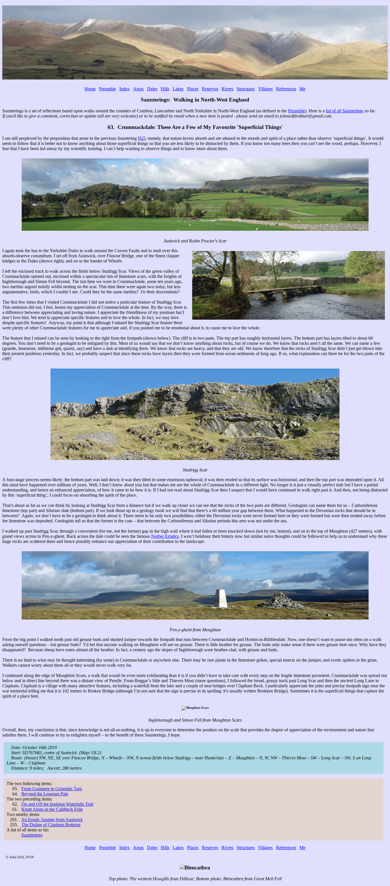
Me (302, 88)
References (286, 88)
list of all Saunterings (344, 110)
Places (192, 88)
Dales (152, 88)
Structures (246, 88)
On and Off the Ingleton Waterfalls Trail (57, 804)
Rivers (227, 88)
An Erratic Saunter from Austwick (52, 819)
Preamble (107, 88)
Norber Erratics (165, 536)
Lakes (178, 88)
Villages (265, 88)
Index (124, 88)
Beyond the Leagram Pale (44, 793)
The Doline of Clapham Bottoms (51, 824)
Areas (138, 88)
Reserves (210, 88)
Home (90, 88)
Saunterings (32, 835)
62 (141, 138)
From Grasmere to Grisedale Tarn (51, 788)
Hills (165, 88)
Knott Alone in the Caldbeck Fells (52, 809)
